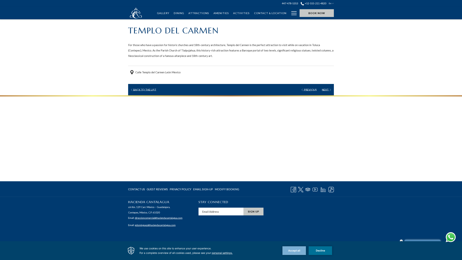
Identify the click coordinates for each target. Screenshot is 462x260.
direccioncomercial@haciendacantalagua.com (158, 217)
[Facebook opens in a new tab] (293, 189)
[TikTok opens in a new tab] (331, 189)
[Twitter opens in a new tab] (300, 189)
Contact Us (136, 189)
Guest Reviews (157, 189)
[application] (231, 250)
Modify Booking (227, 189)
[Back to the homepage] (136, 13)
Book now (316, 13)
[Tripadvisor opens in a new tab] (308, 189)
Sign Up (253, 211)
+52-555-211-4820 (315, 3)
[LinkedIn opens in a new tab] (323, 189)
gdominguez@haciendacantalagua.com (155, 225)
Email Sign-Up (203, 189)
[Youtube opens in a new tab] (315, 189)
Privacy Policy (180, 189)
